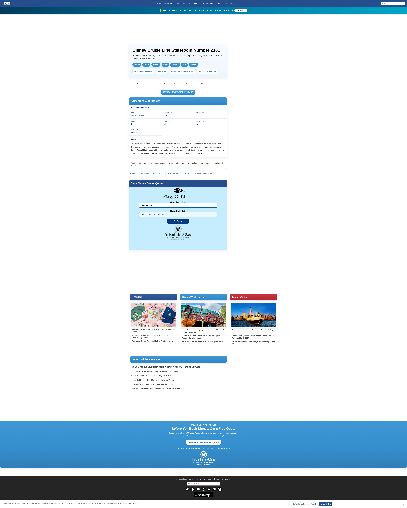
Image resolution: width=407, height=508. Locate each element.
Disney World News (193, 297)
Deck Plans (161, 71)
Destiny (137, 65)
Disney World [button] (167, 3)
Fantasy (156, 65)
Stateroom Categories (143, 71)
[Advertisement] (254, 56)
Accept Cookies (326, 504)
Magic (165, 65)
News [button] (159, 3)
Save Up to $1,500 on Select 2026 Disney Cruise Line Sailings (197, 10)
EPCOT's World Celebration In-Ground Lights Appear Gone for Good (201, 337)
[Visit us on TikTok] (187, 489)
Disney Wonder (138, 115)
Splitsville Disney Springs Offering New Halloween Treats (152, 380)
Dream (146, 65)
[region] (203, 504)
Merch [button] (226, 3)
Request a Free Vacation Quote (203, 442)
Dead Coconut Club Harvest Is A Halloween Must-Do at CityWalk (166, 366)
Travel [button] (232, 3)
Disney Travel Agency (204, 479)
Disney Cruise (239, 297)
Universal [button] (197, 3)
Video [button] (212, 3)
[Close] (403, 504)
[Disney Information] (7, 3)
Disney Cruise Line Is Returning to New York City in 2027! (253, 331)
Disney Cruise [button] (180, 3)
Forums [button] (218, 3)
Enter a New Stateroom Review (178, 92)
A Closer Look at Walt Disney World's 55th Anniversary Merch (150, 336)
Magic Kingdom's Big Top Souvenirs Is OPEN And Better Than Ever (203, 331)
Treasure (175, 65)
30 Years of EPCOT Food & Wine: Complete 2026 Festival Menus (202, 343)
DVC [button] (205, 3)
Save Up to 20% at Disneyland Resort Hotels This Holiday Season (155, 388)
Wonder (193, 65)
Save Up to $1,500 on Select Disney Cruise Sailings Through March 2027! (253, 337)
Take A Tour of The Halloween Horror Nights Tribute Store (152, 376)
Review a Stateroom (207, 71)
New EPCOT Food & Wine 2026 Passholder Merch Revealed (153, 330)
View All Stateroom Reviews (182, 71)
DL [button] (189, 3)
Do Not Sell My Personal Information (305, 504)
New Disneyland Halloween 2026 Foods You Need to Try (152, 384)
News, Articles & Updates (146, 359)
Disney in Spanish (223, 479)
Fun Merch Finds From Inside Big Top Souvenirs (152, 341)
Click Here (239, 10)
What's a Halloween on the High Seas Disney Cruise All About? (253, 343)
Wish (184, 65)
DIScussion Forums (184, 479)
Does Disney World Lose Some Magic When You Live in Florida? (155, 372)
